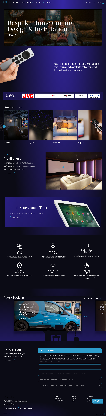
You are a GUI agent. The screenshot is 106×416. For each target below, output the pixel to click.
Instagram (73, 400)
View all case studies (91, 298)
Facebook (73, 399)
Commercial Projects (26, 2)
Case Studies (88, 2)
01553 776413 (58, 399)
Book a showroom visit (26, 408)
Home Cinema (48, 2)
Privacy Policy (90, 401)
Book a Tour (16, 217)
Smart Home (15, 2)
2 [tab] (5, 154)
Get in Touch (59, 75)
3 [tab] (7, 154)
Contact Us (99, 2)
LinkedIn (73, 401)
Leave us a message (10, 408)
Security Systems (38, 2)
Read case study (25, 318)
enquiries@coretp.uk (60, 400)
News (94, 2)
